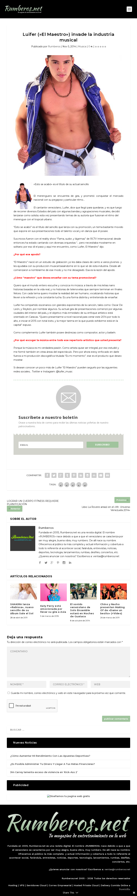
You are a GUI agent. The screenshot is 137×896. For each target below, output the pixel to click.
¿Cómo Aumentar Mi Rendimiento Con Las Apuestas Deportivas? (50, 755)
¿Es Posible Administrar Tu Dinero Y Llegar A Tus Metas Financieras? (52, 764)
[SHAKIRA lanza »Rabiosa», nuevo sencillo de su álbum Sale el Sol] (23, 591)
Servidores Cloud (36, 885)
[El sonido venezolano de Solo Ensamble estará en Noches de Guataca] (83, 591)
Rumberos (54, 46)
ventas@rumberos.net (117, 869)
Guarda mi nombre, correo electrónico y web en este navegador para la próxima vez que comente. (68, 693)
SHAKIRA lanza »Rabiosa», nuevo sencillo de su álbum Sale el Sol (22, 609)
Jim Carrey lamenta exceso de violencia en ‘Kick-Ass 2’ (44, 772)
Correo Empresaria (60, 885)
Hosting (12, 885)
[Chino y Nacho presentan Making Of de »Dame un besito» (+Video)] (113, 591)
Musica (82, 46)
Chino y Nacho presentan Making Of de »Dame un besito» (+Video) (112, 609)
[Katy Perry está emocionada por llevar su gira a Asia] (53, 592)
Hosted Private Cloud (86, 885)
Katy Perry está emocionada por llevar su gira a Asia (53, 608)
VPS (22, 885)
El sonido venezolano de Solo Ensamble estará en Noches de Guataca (82, 610)
